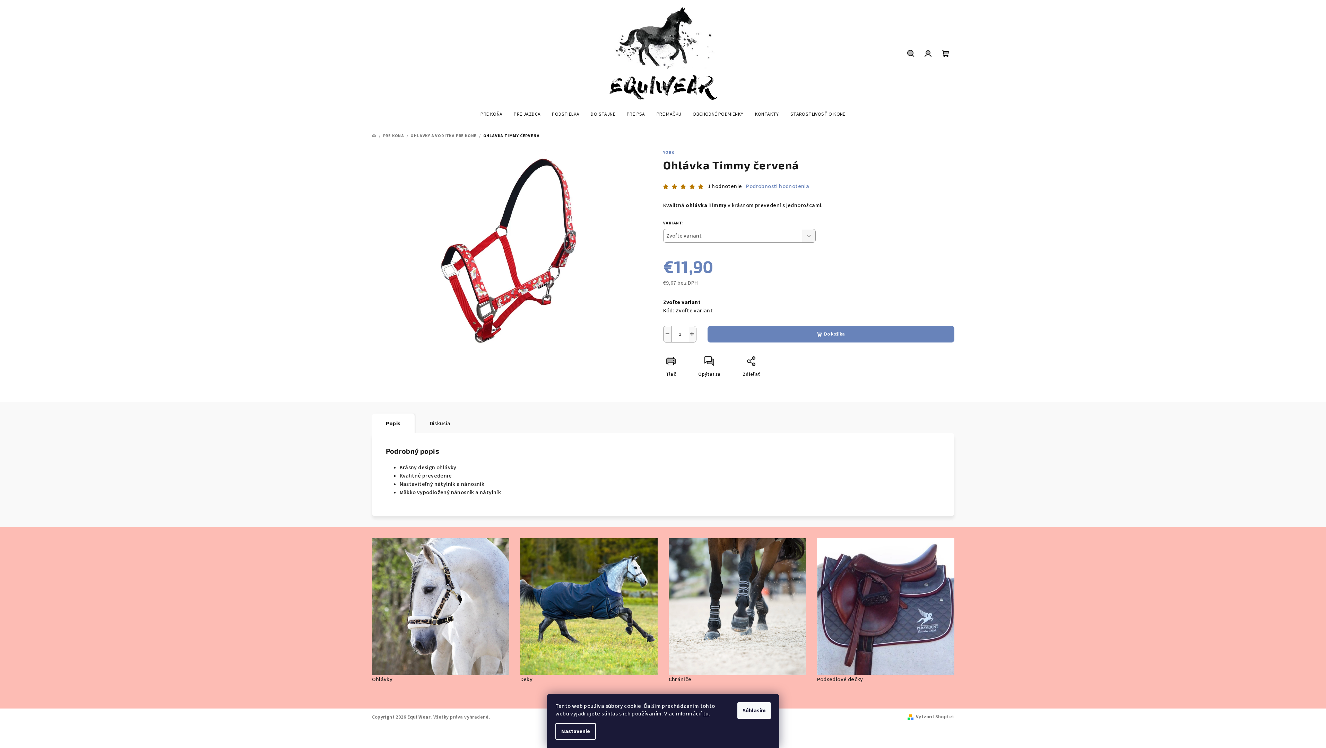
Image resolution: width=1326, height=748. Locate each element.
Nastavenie (575, 731)
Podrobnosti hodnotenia (777, 186)
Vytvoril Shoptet (935, 716)
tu (706, 714)
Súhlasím (754, 710)
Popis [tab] (393, 423)
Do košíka (834, 334)
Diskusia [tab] (440, 423)
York (668, 152)
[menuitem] (491, 114)
